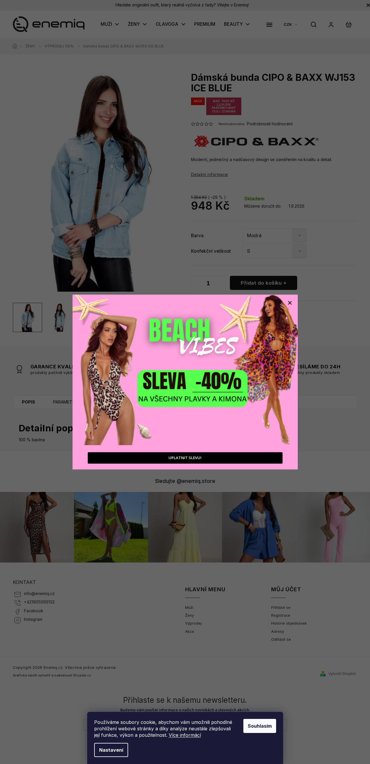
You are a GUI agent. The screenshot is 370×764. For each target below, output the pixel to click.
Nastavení (111, 750)
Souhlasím (260, 726)
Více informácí (185, 735)
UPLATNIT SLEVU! (185, 457)
